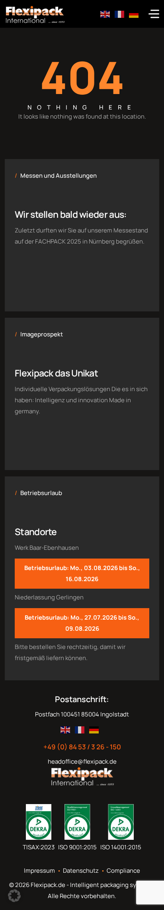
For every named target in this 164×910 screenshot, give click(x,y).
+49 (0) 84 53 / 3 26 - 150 (82, 747)
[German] (134, 14)
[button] (14, 895)
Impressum (39, 871)
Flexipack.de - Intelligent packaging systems (92, 885)
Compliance (123, 871)
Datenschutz (81, 871)
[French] (120, 14)
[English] (105, 14)
